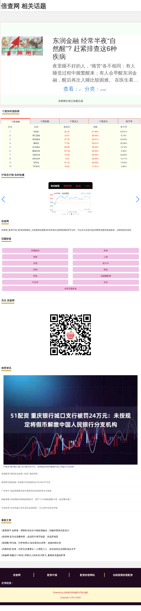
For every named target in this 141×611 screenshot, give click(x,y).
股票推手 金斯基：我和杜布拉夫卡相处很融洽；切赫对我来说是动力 (35, 530)
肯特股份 (36, 139)
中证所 (35, 282)
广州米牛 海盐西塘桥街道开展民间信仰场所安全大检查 (26, 490)
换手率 (129, 121)
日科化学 (36, 158)
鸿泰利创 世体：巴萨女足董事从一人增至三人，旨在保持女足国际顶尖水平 (39, 548)
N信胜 (36, 131)
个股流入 (74, 121)
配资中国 (52, 575)
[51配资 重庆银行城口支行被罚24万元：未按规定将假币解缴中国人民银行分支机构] (70, 419)
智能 (35, 256)
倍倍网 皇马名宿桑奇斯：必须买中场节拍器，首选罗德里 (30, 536)
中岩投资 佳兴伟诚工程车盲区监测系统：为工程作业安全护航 (29, 507)
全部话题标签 (70, 288)
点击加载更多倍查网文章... (70, 101)
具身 (106, 250)
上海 (106, 256)
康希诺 (36, 143)
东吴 (106, 282)
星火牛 (106, 263)
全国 (35, 263)
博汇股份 (36, 135)
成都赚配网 (106, 275)
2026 (35, 269)
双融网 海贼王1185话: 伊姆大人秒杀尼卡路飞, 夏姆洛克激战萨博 (33, 555)
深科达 (36, 162)
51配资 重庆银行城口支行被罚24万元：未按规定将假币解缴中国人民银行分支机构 (38, 466)
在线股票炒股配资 (123, 575)
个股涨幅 (15, 121)
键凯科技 (36, 150)
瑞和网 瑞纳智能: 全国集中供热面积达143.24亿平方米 (25, 482)
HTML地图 (83, 592)
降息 (106, 269)
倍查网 (17, 575)
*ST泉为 (36, 166)
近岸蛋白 (36, 147)
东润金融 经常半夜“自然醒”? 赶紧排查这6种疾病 (85, 48)
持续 (35, 275)
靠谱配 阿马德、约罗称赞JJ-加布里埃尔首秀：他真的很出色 (31, 542)
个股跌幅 (44, 121)
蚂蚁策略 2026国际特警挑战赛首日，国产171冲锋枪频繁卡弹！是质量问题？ (36, 499)
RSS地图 (74, 592)
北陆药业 (36, 154)
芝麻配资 (35, 250)
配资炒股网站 (87, 575)
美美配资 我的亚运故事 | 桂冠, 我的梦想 (19, 473)
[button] (3, 199)
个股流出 (103, 121)
